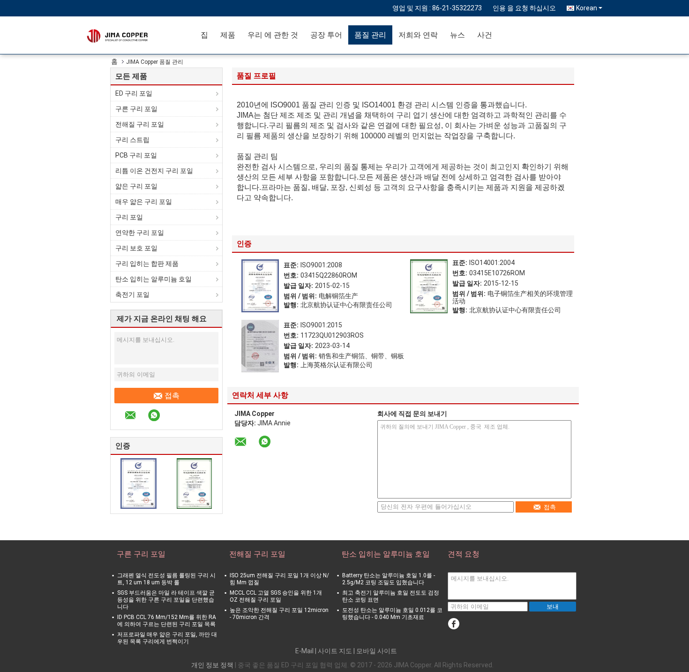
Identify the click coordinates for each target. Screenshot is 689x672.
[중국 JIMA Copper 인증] (138, 483)
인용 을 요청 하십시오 (524, 8)
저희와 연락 (418, 34)
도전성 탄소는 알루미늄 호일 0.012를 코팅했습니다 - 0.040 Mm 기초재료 (392, 613)
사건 (484, 34)
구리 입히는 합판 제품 (147, 263)
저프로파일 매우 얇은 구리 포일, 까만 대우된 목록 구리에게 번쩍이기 (167, 638)
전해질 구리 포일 (139, 124)
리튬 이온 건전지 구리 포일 (154, 170)
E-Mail (304, 651)
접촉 (172, 396)
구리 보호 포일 (136, 248)
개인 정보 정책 (212, 665)
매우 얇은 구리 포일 (143, 201)
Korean (586, 8)
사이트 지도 (335, 651)
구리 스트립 (132, 139)
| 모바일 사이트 (375, 651)
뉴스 (457, 34)
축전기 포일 (132, 294)
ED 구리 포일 (133, 93)
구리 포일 (129, 217)
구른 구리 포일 (136, 109)
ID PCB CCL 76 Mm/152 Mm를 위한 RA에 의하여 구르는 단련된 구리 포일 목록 (166, 620)
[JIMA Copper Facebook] (453, 624)
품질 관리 (370, 34)
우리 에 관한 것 (272, 34)
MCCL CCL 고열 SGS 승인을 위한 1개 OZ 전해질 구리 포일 (276, 596)
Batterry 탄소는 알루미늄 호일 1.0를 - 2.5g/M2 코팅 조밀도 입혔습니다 (388, 579)
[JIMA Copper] (141, 35)
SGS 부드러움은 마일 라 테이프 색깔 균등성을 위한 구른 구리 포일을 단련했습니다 (166, 599)
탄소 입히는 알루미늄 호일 (153, 279)
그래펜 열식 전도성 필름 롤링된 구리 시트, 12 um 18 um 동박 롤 (166, 579)
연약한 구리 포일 (139, 232)
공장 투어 (326, 34)
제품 (227, 34)
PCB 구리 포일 (136, 155)
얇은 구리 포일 (136, 186)
